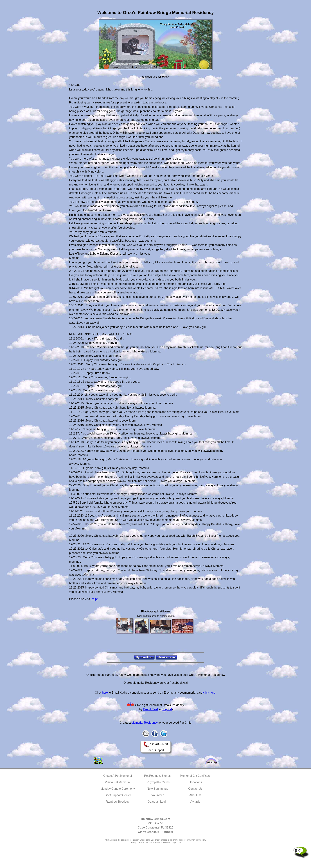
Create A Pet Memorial (117, 775)
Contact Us (195, 788)
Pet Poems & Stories (157, 775)
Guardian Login (157, 801)
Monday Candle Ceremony (117, 788)
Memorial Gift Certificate (195, 775)
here (105, 692)
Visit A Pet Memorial (117, 782)
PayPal (167, 709)
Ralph (94, 599)
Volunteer (157, 795)
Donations (195, 782)
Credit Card (150, 709)
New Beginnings (157, 788)
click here (209, 692)
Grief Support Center (118, 795)
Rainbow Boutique (118, 801)
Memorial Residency (144, 722)
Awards (195, 801)
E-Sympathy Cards (157, 782)
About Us (195, 795)
